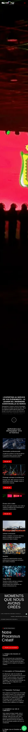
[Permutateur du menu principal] (24, 3)
